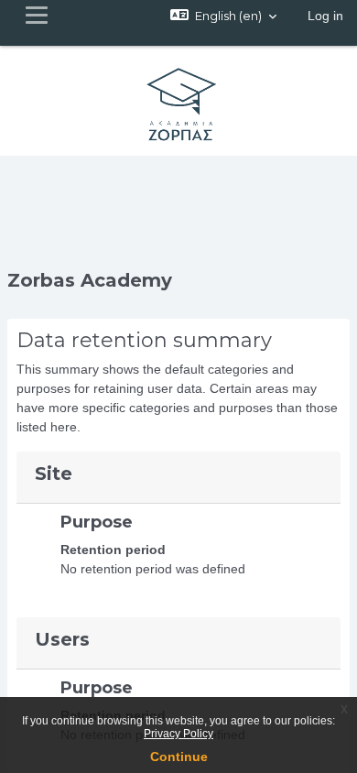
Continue (179, 756)
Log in (325, 15)
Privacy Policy (178, 733)
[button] (223, 15)
